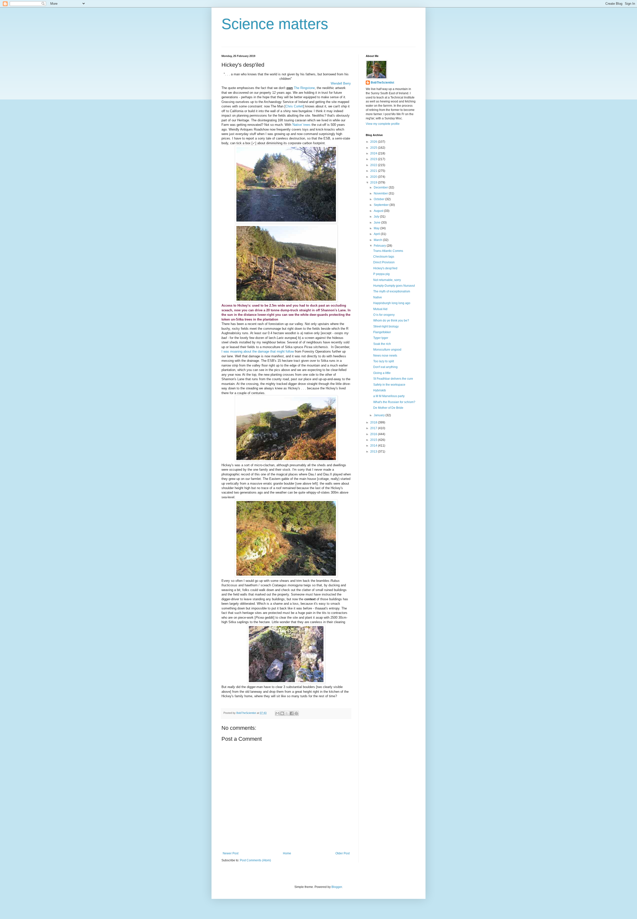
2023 (374, 159)
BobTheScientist (382, 82)
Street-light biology (386, 326)
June (377, 222)
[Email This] (277, 713)
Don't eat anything (385, 367)
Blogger (336, 887)
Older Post (342, 853)
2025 (374, 147)
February (380, 245)
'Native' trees (301, 125)
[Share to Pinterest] (296, 713)
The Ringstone (304, 88)
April (377, 234)
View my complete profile (383, 124)
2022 (374, 165)
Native (377, 297)
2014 (374, 445)
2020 (374, 177)
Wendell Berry (341, 83)
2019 (374, 182)
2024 (374, 153)
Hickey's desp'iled (385, 268)
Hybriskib (379, 390)
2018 (374, 422)
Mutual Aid (380, 309)
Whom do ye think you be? (391, 320)
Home (287, 853)
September (381, 205)
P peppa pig (381, 274)
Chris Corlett (294, 106)
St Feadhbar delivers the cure (393, 378)
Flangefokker (382, 332)
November (381, 193)
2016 (374, 434)
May (377, 228)
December (381, 187)
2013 (374, 451)
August (379, 211)
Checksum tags (383, 256)
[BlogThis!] (282, 713)
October (379, 199)
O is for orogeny (384, 315)
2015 (374, 440)
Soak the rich (382, 344)
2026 (374, 141)
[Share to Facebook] (291, 713)
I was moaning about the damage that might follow (257, 351)
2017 (374, 428)
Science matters (274, 24)
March (378, 240)
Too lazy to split (383, 361)
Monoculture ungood (387, 349)
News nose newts (385, 355)
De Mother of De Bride (388, 408)
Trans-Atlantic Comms (388, 251)
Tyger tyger (380, 338)
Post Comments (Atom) (255, 860)
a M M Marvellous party (389, 396)
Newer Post (230, 853)
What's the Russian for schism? (394, 402)
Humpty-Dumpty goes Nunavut (394, 285)
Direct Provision (384, 262)
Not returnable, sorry (387, 280)
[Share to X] (286, 713)
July (377, 216)
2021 (374, 171)
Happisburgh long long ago (391, 303)
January (379, 415)
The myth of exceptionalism (391, 291)
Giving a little (382, 373)
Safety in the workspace (389, 384)
